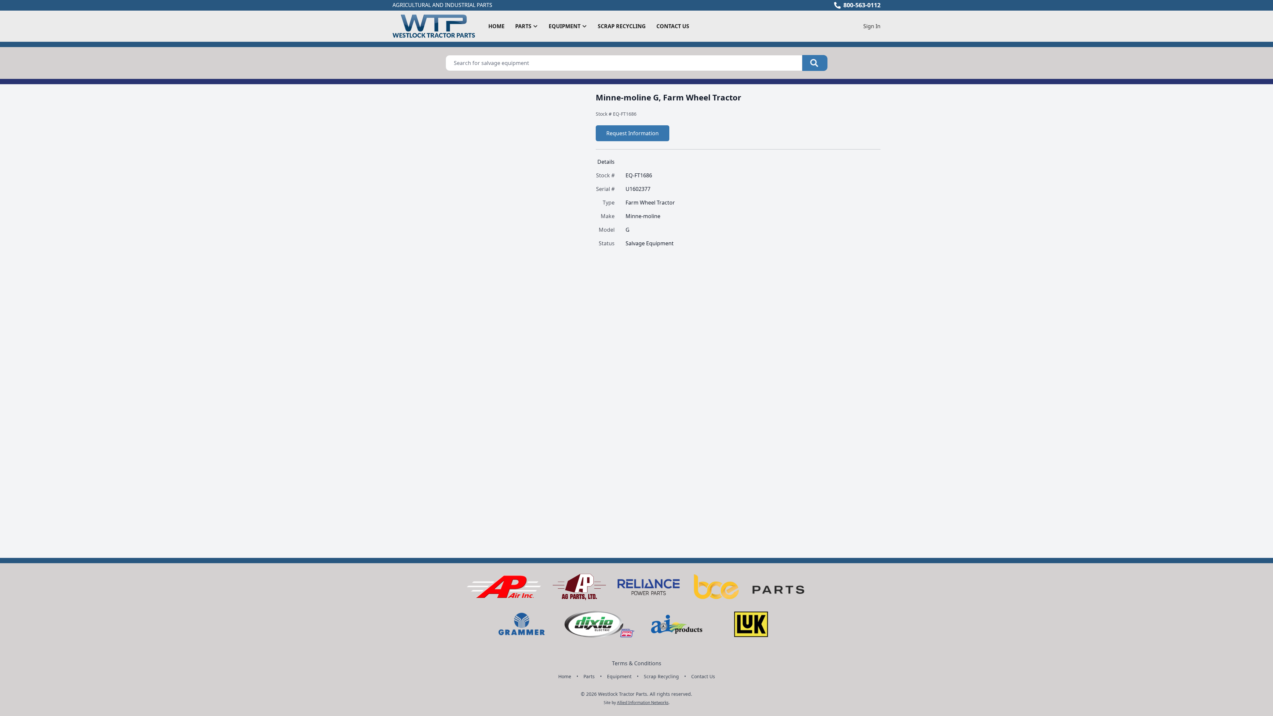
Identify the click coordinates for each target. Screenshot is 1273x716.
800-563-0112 (861, 5)
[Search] (814, 63)
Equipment (619, 676)
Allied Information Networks (643, 702)
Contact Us (672, 26)
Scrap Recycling (622, 26)
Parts (589, 676)
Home (496, 26)
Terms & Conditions (636, 663)
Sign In (871, 26)
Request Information (632, 133)
